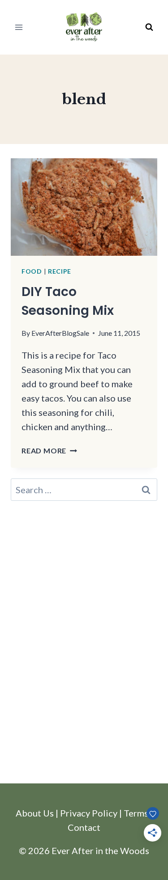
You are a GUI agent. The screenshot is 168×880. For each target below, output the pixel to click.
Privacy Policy (88, 813)
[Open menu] (19, 27)
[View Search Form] (149, 27)
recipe (59, 271)
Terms (136, 813)
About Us (35, 813)
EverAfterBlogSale (60, 333)
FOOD (32, 271)
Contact (84, 827)
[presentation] (84, 207)
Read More (49, 450)
